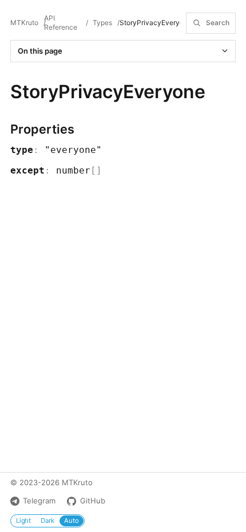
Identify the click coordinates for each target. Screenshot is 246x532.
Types (102, 22)
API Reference (60, 23)
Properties (42, 129)
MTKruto (24, 22)
